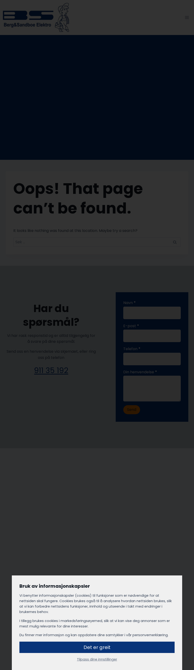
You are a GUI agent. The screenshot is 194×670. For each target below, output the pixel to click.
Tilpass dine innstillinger (97, 659)
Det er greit (97, 647)
